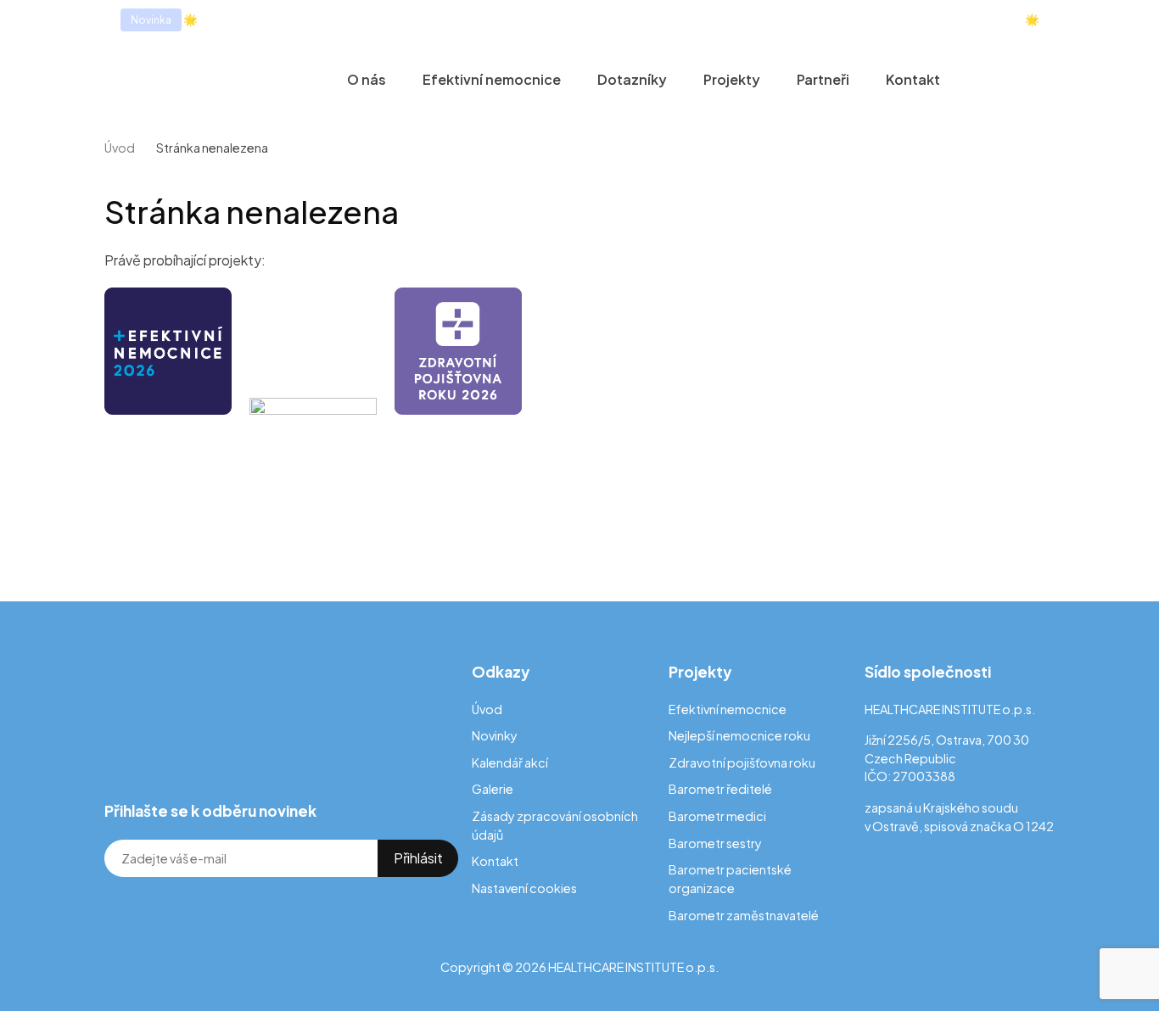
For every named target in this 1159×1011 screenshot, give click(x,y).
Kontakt (913, 79)
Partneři (823, 79)
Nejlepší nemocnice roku (739, 735)
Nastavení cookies (524, 888)
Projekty (731, 79)
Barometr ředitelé (720, 788)
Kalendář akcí (510, 762)
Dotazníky (632, 79)
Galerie (492, 788)
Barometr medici (717, 816)
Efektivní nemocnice (492, 79)
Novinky (495, 735)
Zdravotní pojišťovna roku (742, 762)
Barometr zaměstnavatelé (744, 915)
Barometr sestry (715, 843)
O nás (366, 79)
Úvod (119, 147)
